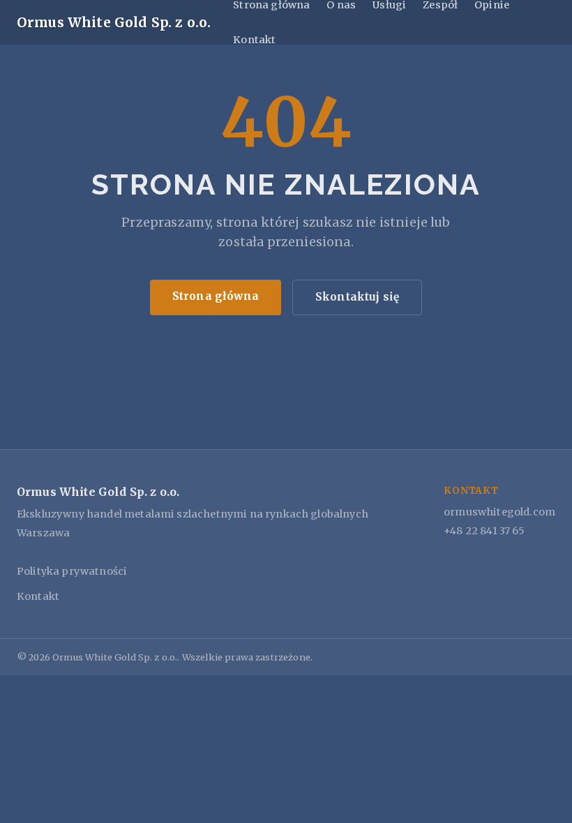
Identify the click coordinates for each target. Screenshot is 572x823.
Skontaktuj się (357, 296)
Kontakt (254, 39)
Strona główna (215, 296)
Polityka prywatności (72, 571)
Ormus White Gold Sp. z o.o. (114, 22)
